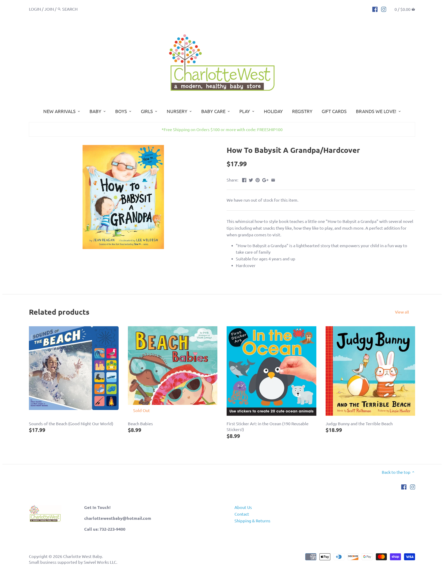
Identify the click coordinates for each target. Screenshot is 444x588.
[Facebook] (375, 8)
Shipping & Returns (252, 520)
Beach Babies (140, 423)
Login (35, 8)
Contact (241, 513)
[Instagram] (383, 8)
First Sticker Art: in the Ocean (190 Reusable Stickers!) (267, 426)
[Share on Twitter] (251, 179)
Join (49, 8)
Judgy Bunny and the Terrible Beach (359, 423)
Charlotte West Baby (82, 556)
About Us (243, 507)
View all (402, 311)
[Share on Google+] (265, 179)
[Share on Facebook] (244, 179)
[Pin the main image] (258, 179)
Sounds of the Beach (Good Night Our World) (71, 423)
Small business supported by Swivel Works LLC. (73, 562)
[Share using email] (273, 179)
